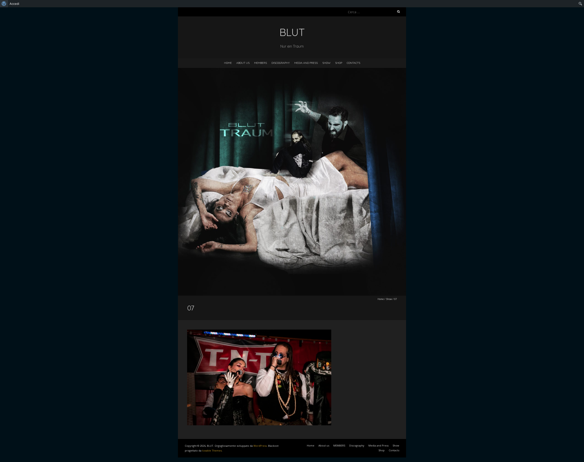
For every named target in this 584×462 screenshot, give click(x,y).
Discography (280, 63)
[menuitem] (4, 3)
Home (228, 63)
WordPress (260, 445)
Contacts (353, 63)
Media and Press (306, 63)
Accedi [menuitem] (14, 3)
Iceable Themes (212, 450)
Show (326, 63)
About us (243, 63)
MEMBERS (260, 63)
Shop (338, 63)
